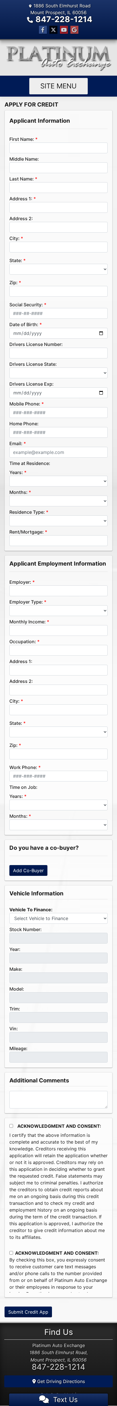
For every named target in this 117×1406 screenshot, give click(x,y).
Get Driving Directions (60, 1381)
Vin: (13, 1028)
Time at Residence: (29, 463)
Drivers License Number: (36, 344)
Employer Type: (26, 602)
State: (15, 260)
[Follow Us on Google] (74, 30)
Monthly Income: (27, 622)
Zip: (13, 282)
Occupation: (22, 641)
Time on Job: (23, 787)
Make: (15, 969)
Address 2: (21, 218)
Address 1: (20, 198)
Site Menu (58, 86)
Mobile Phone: (24, 404)
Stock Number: (25, 929)
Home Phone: (24, 423)
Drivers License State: (33, 364)
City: (14, 238)
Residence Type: (27, 512)
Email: (15, 443)
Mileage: (18, 1048)
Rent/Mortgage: (26, 532)
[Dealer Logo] (58, 58)
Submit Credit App (28, 1312)
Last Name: (21, 179)
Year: (14, 949)
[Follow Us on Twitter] (53, 30)
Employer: (20, 582)
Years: (16, 472)
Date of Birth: (23, 324)
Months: (18, 492)
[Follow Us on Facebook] (43, 30)
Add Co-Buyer (28, 870)
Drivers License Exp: (31, 384)
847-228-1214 (63, 19)
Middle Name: (24, 159)
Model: (16, 989)
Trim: (14, 1009)
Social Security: (26, 304)
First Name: (21, 139)
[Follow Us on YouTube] (64, 30)
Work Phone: (23, 767)
